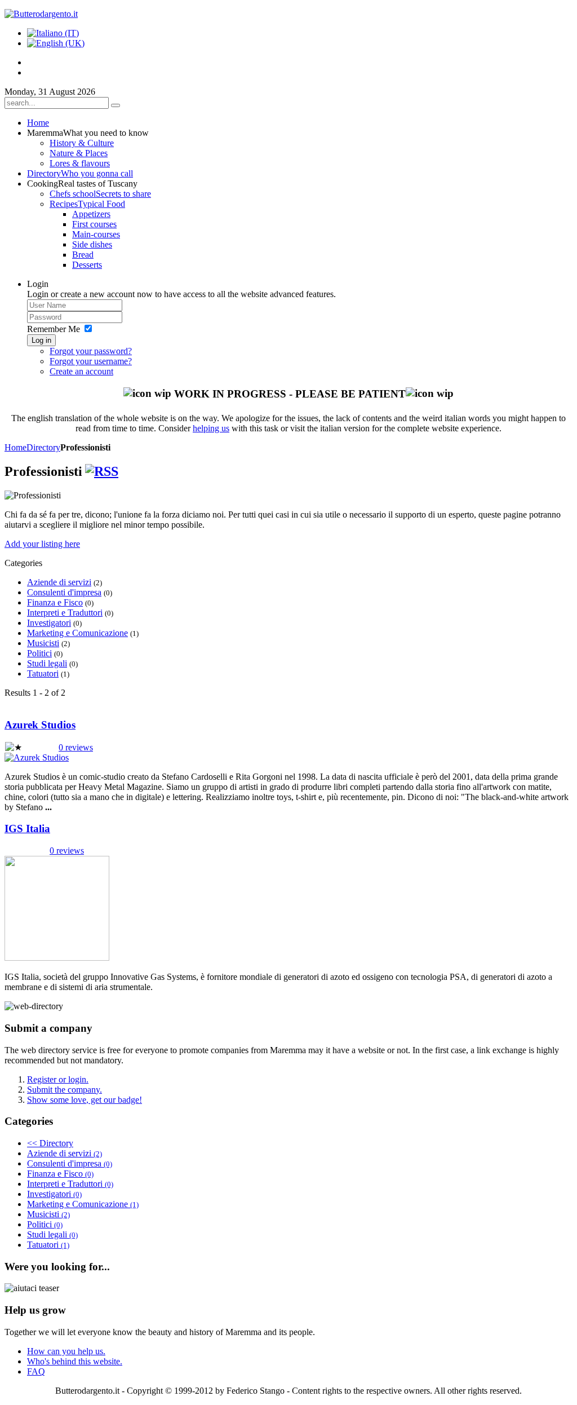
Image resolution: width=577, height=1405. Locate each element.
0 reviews (76, 747)
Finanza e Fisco (55, 602)
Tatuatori (43, 673)
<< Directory (50, 1143)
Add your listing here (42, 544)
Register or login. (57, 1079)
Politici (39, 653)
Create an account (81, 371)
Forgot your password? (91, 351)
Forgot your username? (91, 361)
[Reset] (115, 105)
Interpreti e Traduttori (65, 612)
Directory (43, 447)
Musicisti (43, 643)
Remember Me (53, 329)
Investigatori (49, 623)
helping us (211, 428)
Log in (41, 340)
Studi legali (47, 663)
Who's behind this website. (74, 1361)
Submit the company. (64, 1089)
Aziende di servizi (59, 582)
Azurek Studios (40, 725)
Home (15, 447)
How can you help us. (66, 1351)
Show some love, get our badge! (84, 1099)
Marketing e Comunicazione (77, 633)
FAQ (36, 1371)
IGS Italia (27, 828)
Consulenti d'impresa (64, 592)
